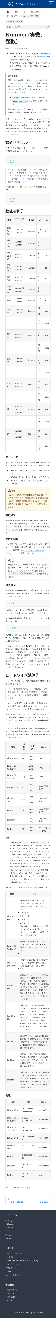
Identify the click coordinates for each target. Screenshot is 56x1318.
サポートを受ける (12, 1275)
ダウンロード (10, 1268)
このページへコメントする (19, 1187)
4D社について (11, 1289)
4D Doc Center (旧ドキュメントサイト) (21, 1260)
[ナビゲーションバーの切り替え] (5, 4)
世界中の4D (10, 1297)
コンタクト (10, 1293)
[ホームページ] (7, 12)
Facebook (9, 1227)
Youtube (9, 1235)
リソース (9, 1271)
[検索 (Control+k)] (51, 3)
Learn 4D (9, 1257)
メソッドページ (20, 175)
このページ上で (13, 27)
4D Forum (9, 1224)
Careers (8, 1300)
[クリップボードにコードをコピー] (47, 158)
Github (8, 1238)
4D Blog (8, 1220)
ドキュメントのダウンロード (17, 1253)
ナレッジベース (11, 1264)
